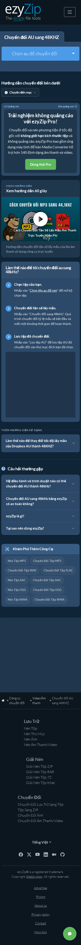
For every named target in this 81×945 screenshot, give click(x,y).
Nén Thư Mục (34, 734)
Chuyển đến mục (20, 92)
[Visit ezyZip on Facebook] (21, 854)
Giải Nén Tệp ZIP (39, 766)
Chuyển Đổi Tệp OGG (47, 590)
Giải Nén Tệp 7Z (39, 777)
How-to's (40, 932)
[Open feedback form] (69, 933)
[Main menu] (70, 12)
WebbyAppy (34, 876)
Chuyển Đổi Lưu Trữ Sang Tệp (40, 804)
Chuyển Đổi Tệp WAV (22, 570)
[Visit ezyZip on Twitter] (29, 854)
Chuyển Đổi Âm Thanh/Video (40, 820)
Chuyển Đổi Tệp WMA (50, 599)
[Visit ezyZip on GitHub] (62, 854)
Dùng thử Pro (40, 164)
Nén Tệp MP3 (17, 561)
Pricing (40, 897)
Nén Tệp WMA (17, 599)
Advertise (40, 888)
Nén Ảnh (30, 739)
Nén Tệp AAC (17, 580)
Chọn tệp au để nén (43, 290)
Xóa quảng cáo (66, 106)
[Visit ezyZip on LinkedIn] (46, 854)
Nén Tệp (30, 728)
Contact (40, 923)
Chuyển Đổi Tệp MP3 (47, 561)
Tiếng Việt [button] (39, 842)
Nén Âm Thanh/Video (40, 744)
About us (40, 905)
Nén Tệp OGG (17, 590)
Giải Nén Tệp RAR (40, 772)
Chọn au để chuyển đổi (34, 53)
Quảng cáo (13, 106)
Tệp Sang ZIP (28, 810)
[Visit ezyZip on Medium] (54, 854)
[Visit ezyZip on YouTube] (37, 854)
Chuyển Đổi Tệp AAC (47, 580)
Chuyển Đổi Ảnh (30, 815)
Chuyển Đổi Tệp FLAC (58, 570)
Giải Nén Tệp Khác (40, 782)
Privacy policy (41, 914)
